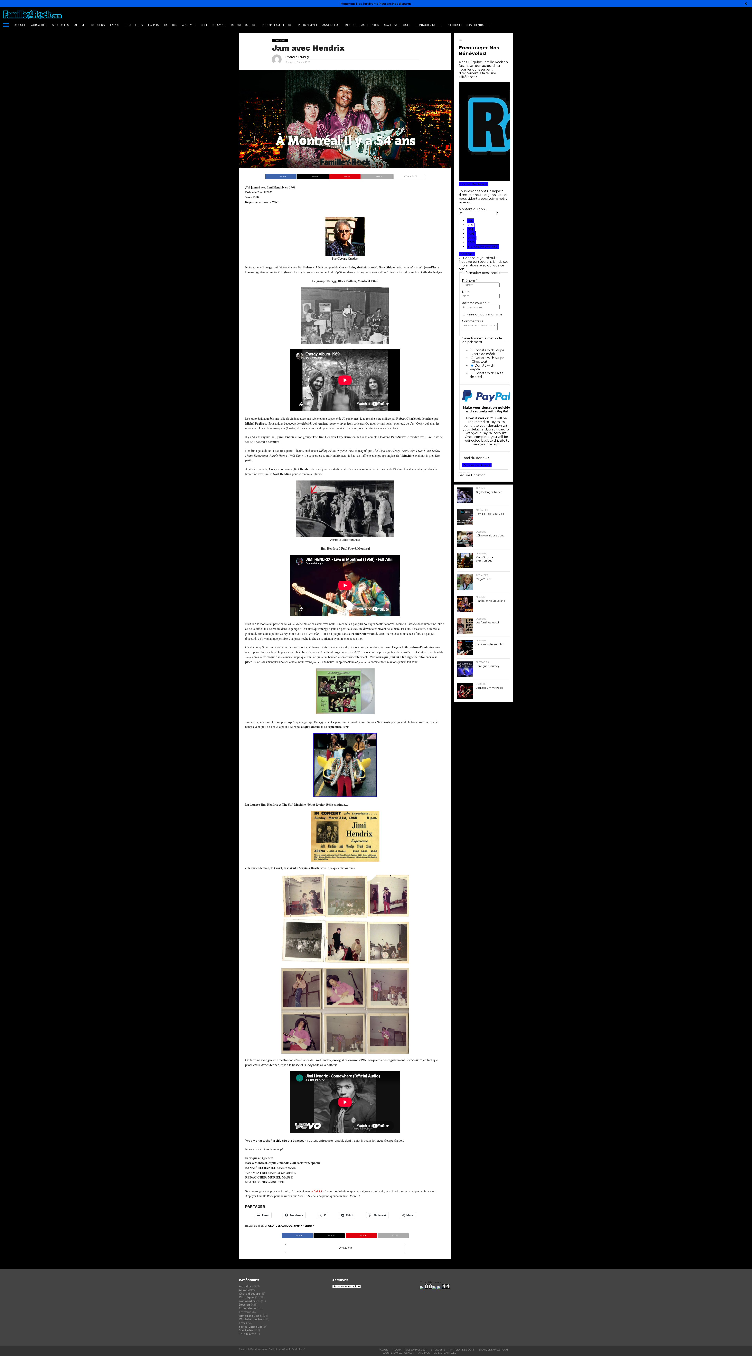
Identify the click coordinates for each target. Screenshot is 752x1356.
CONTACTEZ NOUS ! (428, 24)
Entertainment (249, 1308)
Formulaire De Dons (462, 1349)
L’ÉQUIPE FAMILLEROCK (277, 24)
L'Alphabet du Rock (251, 1319)
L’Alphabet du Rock (162, 24)
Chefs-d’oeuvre (212, 24)
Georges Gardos (280, 1225)
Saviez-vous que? (397, 24)
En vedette (438, 1349)
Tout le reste (247, 1334)
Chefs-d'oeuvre (249, 1293)
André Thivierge (299, 57)
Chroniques (134, 24)
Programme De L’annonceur (409, 1349)
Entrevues (246, 1312)
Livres (114, 24)
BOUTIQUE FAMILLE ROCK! (493, 1349)
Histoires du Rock (243, 24)
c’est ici (317, 1191)
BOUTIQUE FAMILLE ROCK (362, 24)
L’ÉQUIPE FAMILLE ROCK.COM (399, 1352)
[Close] (746, 3)
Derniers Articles (445, 1352)
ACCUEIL (20, 24)
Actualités (39, 24)
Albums (80, 24)
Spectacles (60, 24)
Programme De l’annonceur (319, 24)
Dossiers (98, 24)
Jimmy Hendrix (304, 1225)
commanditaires (249, 1301)
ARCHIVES (188, 24)
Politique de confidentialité (467, 24)
